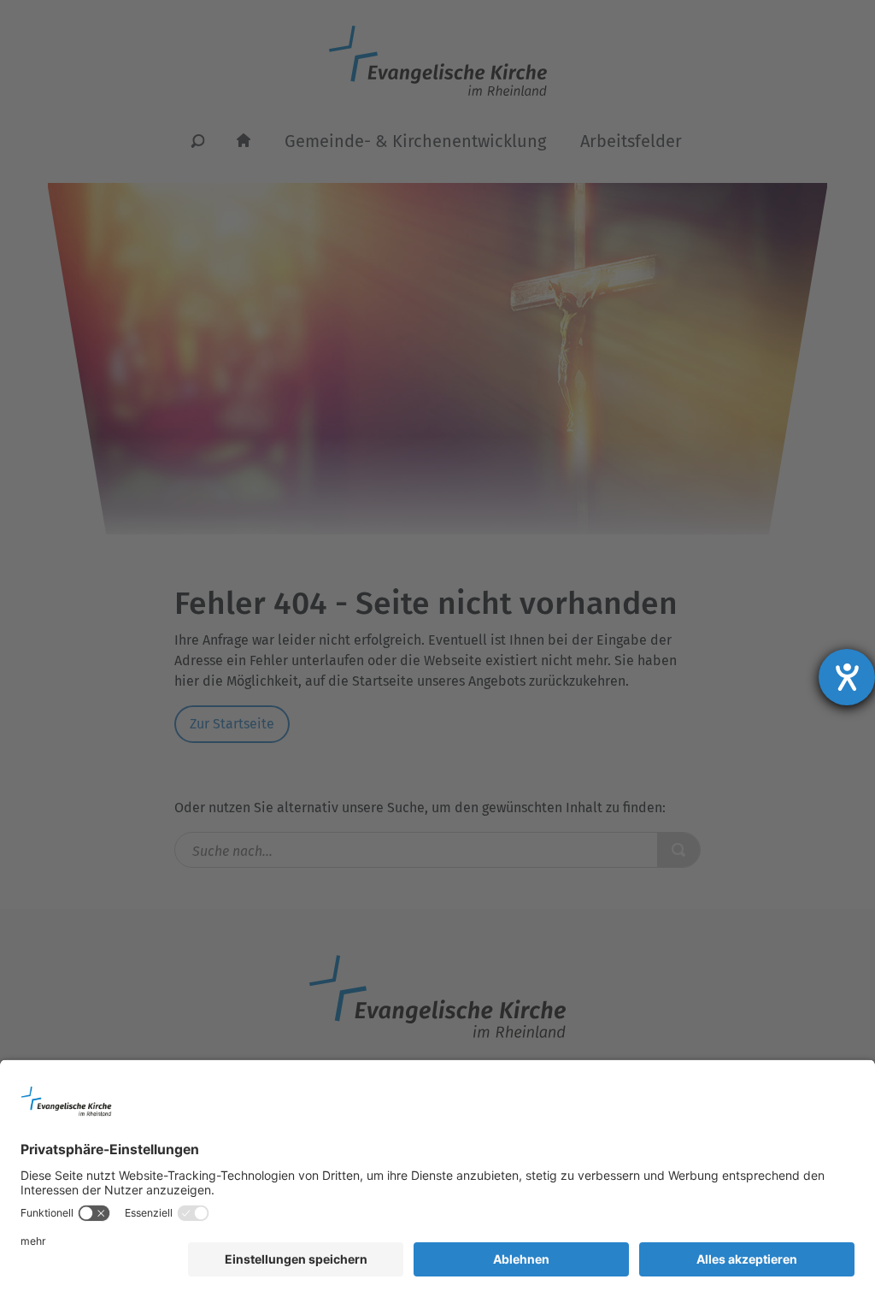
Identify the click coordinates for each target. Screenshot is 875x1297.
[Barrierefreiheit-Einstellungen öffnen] (847, 677)
